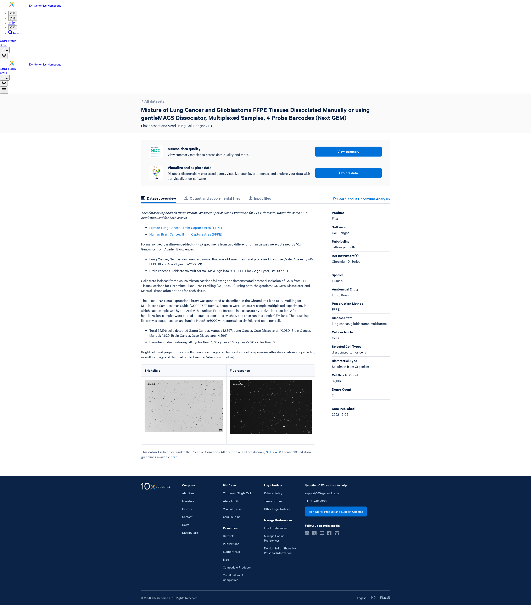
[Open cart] (3, 56)
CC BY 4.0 (272, 451)
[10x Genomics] (155, 532)
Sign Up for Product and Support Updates (336, 511)
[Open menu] (4, 90)
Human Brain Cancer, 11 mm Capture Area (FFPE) (185, 234)
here (174, 456)
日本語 (385, 598)
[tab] (158, 198)
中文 (373, 598)
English (362, 598)
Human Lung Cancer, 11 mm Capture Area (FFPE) (185, 227)
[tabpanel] (265, 334)
